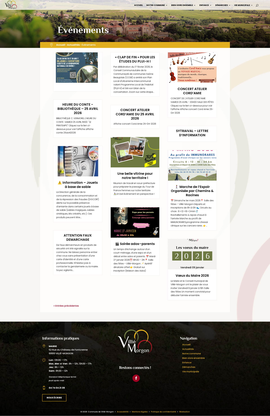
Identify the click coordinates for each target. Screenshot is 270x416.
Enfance (204, 5)
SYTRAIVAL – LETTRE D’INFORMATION (192, 133)
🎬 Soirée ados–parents (135, 244)
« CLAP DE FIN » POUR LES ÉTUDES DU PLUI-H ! (135, 59)
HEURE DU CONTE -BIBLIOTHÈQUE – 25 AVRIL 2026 (77, 108)
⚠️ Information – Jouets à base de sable (78, 184)
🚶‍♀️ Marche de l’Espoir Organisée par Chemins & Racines (192, 191)
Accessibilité (123, 411)
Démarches (221, 5)
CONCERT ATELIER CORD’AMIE (192, 91)
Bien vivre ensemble (182, 5)
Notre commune (155, 5)
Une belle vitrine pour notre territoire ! (135, 175)
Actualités (73, 44)
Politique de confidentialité (163, 411)
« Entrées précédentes (66, 305)
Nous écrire (54, 397)
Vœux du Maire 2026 (192, 275)
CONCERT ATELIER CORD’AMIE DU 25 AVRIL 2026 (135, 114)
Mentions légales (140, 411)
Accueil (138, 5)
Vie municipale (242, 5)
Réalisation (184, 411)
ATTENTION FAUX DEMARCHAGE (78, 237)
